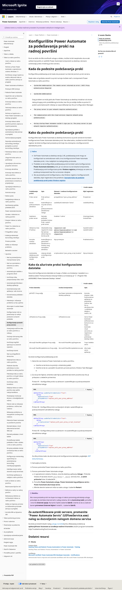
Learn (31, 35)
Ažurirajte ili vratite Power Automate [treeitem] (15, 307)
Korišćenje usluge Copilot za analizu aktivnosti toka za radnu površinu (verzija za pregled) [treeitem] (14, 78)
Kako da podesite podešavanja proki (108, 43)
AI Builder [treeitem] (7, 528)
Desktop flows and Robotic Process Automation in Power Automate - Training (54, 547)
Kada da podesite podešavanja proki (105, 39)
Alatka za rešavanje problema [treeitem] (11, 246)
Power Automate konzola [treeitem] (13, 211)
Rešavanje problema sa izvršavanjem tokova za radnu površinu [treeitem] (12, 498)
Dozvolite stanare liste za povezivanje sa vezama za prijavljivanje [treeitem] (13, 181)
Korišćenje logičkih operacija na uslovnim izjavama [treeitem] (14, 344)
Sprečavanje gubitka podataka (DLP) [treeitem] (11, 206)
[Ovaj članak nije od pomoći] (101, 56)
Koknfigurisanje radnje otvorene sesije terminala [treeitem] (15, 470)
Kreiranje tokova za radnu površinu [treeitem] (13, 103)
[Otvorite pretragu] (111, 16)
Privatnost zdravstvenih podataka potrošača (77, 588)
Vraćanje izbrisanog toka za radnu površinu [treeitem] (15, 338)
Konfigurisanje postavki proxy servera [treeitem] (15, 324)
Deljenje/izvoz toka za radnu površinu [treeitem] (14, 361)
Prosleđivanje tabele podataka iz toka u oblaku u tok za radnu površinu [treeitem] (15, 442)
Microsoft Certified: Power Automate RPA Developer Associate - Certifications (54, 555)
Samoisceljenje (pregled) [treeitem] (13, 138)
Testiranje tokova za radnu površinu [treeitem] (13, 109)
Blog (40, 588)
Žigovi (110, 588)
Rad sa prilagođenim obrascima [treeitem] (13, 355)
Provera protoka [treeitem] (10, 241)
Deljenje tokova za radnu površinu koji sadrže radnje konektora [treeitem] (15, 390)
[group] (61, 225)
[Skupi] (23, 33)
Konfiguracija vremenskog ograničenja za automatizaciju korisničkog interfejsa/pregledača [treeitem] (15, 461)
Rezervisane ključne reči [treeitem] (13, 486)
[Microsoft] (3, 16)
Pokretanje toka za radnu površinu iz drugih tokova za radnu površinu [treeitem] (15, 376)
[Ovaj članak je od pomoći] (99, 56)
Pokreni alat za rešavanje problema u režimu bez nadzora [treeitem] (15, 406)
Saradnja (48, 588)
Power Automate (52, 35)
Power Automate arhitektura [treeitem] (14, 85)
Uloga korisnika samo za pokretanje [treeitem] (13, 159)
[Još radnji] (92, 35)
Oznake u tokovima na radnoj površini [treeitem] (12, 216)
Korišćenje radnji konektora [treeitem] (12, 383)
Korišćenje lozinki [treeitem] (12, 350)
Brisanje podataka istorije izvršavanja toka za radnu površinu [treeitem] (15, 450)
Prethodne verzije (30, 588)
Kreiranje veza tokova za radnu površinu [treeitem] (13, 174)
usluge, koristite (57, 524)
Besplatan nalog (93, 22)
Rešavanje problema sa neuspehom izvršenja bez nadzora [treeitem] (15, 414)
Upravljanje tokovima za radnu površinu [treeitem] (13, 188)
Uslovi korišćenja (100, 588)
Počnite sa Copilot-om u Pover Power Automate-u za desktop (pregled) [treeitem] (14, 115)
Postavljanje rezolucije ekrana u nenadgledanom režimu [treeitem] (15, 398)
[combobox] (13, 37)
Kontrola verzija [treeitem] (10, 192)
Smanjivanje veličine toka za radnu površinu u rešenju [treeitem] (15, 330)
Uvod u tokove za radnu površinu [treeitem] (12, 62)
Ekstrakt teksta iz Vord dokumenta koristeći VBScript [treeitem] (14, 428)
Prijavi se (117, 16)
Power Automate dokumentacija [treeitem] (9, 42)
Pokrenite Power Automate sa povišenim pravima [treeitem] (15, 421)
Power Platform (40, 35)
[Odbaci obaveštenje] (118, 3)
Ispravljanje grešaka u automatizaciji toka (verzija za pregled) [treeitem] (13, 132)
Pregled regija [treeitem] (8, 542)
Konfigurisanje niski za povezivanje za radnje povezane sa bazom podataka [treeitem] (14, 315)
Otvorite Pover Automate (110, 22)
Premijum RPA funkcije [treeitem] (12, 89)
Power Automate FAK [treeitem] (10, 546)
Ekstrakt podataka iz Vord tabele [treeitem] (15, 435)
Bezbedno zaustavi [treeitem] (11, 250)
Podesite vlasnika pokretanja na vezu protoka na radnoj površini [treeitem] (15, 368)
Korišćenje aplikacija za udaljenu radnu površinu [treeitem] (15, 476)
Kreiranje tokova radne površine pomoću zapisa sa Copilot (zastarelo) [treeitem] (14, 124)
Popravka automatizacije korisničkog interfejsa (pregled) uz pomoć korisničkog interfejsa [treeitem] (13, 144)
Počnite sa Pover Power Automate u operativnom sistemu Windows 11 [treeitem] (13, 69)
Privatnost (56, 588)
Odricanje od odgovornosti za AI (12, 588)
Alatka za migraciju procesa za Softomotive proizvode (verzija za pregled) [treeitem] (14, 506)
